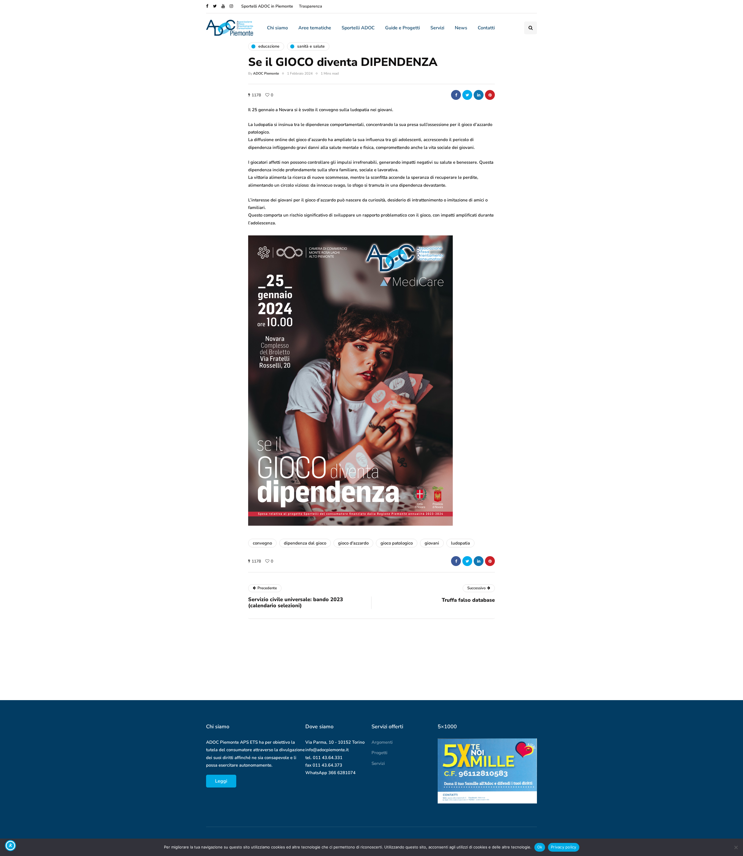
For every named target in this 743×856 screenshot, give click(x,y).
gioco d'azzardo (353, 543)
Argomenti (382, 742)
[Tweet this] (467, 95)
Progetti (379, 753)
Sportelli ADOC (358, 28)
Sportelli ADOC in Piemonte (267, 6)
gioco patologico (396, 543)
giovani (432, 543)
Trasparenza (310, 6)
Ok (539, 847)
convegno (262, 543)
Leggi (221, 781)
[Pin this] (490, 95)
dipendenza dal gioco (305, 543)
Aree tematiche (314, 28)
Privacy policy (563, 847)
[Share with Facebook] (456, 95)
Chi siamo (277, 28)
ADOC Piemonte (266, 73)
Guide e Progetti (402, 28)
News (461, 28)
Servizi (437, 28)
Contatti (486, 28)
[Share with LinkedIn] (479, 95)
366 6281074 (342, 773)
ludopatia (460, 543)
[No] (736, 847)
